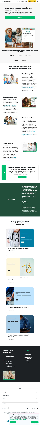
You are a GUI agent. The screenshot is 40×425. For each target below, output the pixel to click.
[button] (20, 392)
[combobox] (5, 408)
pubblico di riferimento (10, 148)
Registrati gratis (32, 1)
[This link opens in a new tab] (27, 408)
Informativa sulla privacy (14, 419)
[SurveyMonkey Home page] (6, 1)
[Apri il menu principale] (37, 1)
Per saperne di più (22, 177)
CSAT (31, 131)
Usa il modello (11, 252)
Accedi (26, 1)
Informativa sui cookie (22, 419)
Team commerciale (21, 1)
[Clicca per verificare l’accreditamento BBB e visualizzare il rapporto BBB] (8, 421)
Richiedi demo (19, 17)
